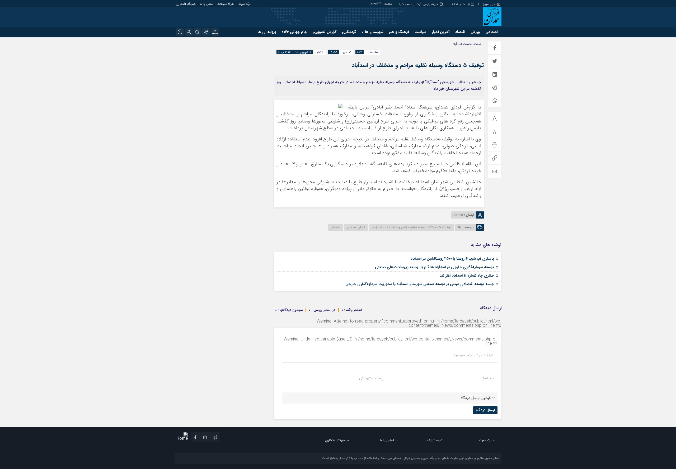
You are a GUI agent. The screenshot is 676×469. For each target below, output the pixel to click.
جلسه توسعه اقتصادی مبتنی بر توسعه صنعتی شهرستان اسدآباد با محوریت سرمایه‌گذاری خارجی (419, 284)
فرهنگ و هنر (399, 32)
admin (458, 215)
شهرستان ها (374, 32)
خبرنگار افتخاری (186, 3)
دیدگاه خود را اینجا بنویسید (473, 355)
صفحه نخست (471, 43)
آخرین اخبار (441, 32)
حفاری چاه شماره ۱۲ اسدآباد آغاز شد (467, 275)
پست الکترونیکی (371, 378)
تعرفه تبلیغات (225, 3)
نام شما (488, 378)
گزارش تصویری (324, 32)
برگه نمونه (244, 3)
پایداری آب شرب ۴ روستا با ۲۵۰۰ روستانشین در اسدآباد (452, 259)
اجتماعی (491, 32)
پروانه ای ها (266, 32)
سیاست (420, 32)
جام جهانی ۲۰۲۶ (294, 32)
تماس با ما (206, 3)
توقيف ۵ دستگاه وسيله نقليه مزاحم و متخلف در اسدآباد (418, 65)
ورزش (475, 32)
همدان (335, 227)
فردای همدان (356, 227)
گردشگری (349, 32)
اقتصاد (460, 32)
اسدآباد (457, 43)
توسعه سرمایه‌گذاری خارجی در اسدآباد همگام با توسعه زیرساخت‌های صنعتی (434, 267)
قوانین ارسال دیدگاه (476, 398)
